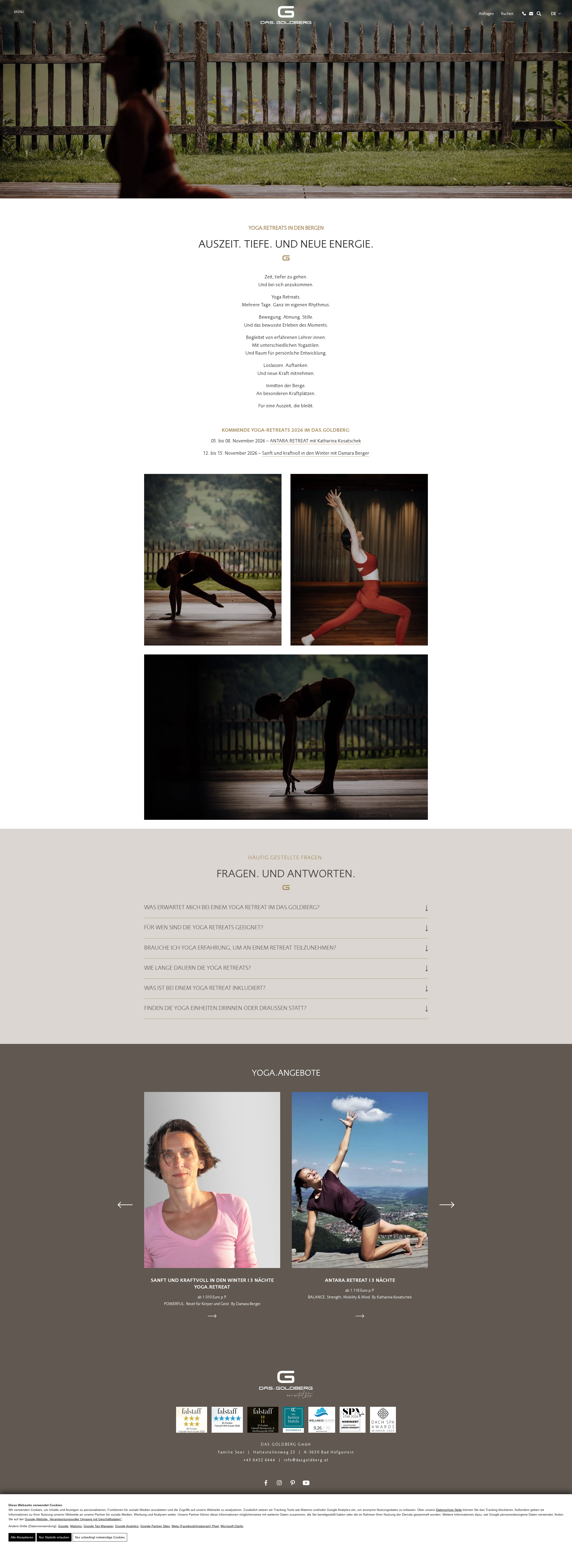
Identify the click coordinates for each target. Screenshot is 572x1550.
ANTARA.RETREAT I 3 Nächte (360, 1280)
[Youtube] (306, 1483)
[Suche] (539, 13)
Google (63, 1526)
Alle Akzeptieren (22, 1537)
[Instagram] (279, 1483)
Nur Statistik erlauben (54, 1537)
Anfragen (486, 13)
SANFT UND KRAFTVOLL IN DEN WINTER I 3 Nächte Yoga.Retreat (212, 1283)
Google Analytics (127, 1526)
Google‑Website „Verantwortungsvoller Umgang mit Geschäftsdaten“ (73, 1519)
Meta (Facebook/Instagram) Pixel (195, 1526)
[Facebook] (266, 1483)
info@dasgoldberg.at (306, 1460)
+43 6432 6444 (259, 1460)
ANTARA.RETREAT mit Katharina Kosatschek (315, 440)
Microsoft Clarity (232, 1526)
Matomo (76, 1526)
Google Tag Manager (98, 1526)
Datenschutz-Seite (449, 1510)
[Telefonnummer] (524, 13)
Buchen (507, 13)
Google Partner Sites (155, 1526)
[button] (125, 1205)
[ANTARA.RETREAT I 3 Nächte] (360, 1180)
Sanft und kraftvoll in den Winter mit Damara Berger (315, 453)
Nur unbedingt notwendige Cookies (100, 1537)
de (553, 13)
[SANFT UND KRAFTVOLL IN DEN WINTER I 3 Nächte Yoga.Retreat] (212, 1180)
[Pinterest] (292, 1483)
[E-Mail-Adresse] (531, 13)
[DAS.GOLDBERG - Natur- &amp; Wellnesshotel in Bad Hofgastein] (286, 15)
